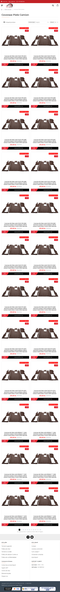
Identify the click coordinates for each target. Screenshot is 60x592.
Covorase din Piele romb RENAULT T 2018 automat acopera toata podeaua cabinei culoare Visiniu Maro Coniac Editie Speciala (44, 517)
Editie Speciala (8, 9)
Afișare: (52, 22)
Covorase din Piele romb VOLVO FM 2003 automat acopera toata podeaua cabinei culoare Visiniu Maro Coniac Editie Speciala (44, 225)
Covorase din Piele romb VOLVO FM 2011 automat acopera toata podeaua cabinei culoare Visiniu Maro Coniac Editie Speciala (44, 57)
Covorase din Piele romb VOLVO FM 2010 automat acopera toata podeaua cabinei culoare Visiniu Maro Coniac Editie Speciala (15, 99)
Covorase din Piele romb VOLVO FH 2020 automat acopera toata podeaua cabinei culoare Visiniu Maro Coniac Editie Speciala (44, 308)
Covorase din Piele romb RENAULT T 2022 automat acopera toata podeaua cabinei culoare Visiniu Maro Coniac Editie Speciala (44, 434)
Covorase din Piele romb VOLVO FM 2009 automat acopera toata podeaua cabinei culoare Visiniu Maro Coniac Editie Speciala (44, 99)
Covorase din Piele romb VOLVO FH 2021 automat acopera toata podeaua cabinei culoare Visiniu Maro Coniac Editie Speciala (15, 308)
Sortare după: (32, 22)
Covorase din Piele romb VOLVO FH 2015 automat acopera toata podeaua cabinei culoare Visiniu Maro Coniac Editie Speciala (15, 392)
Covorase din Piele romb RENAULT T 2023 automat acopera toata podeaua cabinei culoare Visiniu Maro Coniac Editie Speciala (15, 434)
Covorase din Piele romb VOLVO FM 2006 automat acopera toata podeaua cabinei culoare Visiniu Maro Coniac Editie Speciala (15, 183)
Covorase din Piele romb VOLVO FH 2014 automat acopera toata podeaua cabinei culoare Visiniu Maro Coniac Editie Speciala (44, 392)
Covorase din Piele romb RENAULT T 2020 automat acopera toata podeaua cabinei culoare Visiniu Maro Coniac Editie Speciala (44, 476)
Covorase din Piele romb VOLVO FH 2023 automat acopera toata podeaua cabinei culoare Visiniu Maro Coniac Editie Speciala (15, 267)
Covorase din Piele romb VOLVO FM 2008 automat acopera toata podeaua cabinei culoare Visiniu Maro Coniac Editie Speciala (15, 141)
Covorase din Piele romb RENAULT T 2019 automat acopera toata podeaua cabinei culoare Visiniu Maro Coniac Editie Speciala (15, 517)
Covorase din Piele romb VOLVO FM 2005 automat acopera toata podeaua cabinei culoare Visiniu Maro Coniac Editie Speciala (44, 183)
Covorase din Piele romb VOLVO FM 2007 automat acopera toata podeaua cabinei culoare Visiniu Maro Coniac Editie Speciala (44, 141)
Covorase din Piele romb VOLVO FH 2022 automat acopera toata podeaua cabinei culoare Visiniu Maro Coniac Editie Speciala (44, 267)
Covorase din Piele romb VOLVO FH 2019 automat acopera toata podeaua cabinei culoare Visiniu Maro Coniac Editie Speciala (15, 350)
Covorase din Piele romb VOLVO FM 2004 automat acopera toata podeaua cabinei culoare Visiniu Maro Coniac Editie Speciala (15, 225)
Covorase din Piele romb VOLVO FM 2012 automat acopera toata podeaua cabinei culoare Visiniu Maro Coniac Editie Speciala (15, 57)
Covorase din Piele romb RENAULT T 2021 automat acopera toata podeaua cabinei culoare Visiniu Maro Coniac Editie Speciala (15, 476)
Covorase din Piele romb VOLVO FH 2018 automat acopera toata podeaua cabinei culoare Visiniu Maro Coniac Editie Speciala (44, 350)
